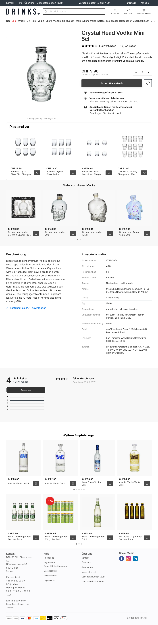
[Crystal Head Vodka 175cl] (97, 207)
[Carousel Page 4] (81, 489)
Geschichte (87, 567)
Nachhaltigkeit (88, 572)
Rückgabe (49, 557)
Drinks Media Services (92, 581)
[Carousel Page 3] (79, 489)
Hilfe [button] (46, 553)
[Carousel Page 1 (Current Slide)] (77, 239)
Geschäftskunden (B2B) (50, 2)
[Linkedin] (135, 558)
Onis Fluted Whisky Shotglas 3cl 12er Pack (127, 174)
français (144, 2)
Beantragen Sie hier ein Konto (105, 113)
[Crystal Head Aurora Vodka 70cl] (134, 207)
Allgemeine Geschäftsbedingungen (55, 564)
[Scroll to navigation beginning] (3, 21)
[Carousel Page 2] (80, 239)
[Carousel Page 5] (84, 489)
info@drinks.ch (13, 584)
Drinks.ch (141, 618)
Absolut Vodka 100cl (18, 483)
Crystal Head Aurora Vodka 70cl (129, 233)
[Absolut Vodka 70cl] (60, 457)
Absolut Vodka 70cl (54, 483)
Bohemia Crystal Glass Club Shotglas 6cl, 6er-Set (21, 174)
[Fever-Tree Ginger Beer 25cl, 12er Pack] (60, 512)
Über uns (29, 2)
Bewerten (26, 390)
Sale (14, 20)
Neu (8, 20)
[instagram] (128, 558)
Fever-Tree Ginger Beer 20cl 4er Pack (19, 538)
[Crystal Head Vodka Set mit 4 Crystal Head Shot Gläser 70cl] (23, 207)
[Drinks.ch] (23, 11)
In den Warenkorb (112, 83)
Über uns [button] (86, 553)
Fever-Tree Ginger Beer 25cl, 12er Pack (56, 538)
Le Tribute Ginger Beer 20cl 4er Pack (130, 538)
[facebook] (121, 558)
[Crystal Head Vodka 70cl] (60, 207)
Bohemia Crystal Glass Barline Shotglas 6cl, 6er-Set (57, 174)
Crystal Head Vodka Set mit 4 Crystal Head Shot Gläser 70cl (19, 235)
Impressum (49, 580)
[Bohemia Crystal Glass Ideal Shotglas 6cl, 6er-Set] (97, 147)
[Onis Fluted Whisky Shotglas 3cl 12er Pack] (132, 147)
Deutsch (132, 2)
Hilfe (19, 2)
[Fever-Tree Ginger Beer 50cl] (97, 512)
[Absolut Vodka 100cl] (23, 457)
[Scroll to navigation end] (155, 21)
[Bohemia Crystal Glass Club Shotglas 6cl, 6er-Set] (25, 147)
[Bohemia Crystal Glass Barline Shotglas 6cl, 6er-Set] (61, 147)
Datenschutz (50, 570)
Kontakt (10, 2)
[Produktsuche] (46, 11)
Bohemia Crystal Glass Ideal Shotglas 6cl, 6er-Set (92, 174)
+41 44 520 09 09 (15, 580)
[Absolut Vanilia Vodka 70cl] (134, 457)
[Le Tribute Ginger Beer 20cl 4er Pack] (134, 512)
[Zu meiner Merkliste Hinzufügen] (148, 83)
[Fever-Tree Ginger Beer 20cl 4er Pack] (23, 512)
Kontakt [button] (10, 553)
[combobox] (74, 11)
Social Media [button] (126, 553)
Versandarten (50, 575)
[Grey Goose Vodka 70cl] (97, 457)
